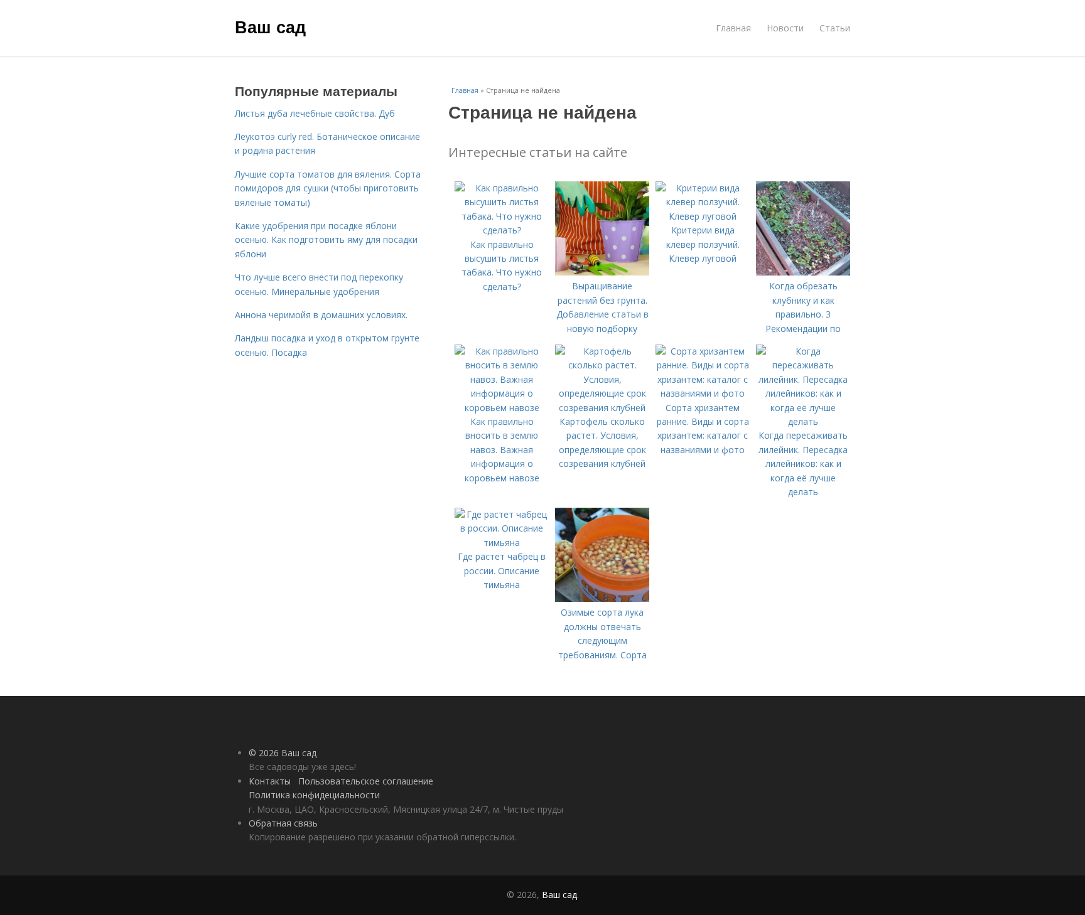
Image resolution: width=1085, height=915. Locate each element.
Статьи (834, 28)
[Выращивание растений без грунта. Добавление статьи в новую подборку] (602, 272)
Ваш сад (270, 26)
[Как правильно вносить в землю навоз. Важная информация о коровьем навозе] (502, 408)
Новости (785, 28)
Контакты (270, 781)
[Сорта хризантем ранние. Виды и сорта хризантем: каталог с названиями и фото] (703, 393)
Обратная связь (283, 823)
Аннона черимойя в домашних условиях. (321, 315)
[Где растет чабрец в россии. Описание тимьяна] (502, 542)
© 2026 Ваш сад (282, 753)
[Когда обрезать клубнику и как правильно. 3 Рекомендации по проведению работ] (803, 272)
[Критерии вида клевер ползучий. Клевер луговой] (703, 216)
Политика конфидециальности (314, 795)
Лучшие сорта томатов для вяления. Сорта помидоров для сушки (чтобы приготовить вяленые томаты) (328, 188)
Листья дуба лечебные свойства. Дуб (315, 113)
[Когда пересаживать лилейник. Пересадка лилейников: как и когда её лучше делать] (803, 421)
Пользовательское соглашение (365, 781)
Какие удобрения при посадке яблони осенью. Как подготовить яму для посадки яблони (326, 240)
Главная (733, 28)
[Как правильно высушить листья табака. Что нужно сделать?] (502, 230)
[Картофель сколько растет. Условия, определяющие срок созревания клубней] (602, 408)
